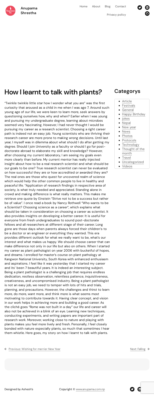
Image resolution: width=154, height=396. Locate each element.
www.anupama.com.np (90, 389)
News (126, 131)
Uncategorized (133, 162)
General (128, 110)
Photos (127, 136)
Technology (130, 145)
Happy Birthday (133, 114)
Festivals (128, 105)
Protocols (129, 140)
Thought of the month (133, 151)
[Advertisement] (77, 52)
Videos (127, 166)
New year (129, 127)
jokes (126, 118)
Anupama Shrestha (29, 10)
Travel (126, 158)
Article (127, 101)
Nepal (126, 123)
